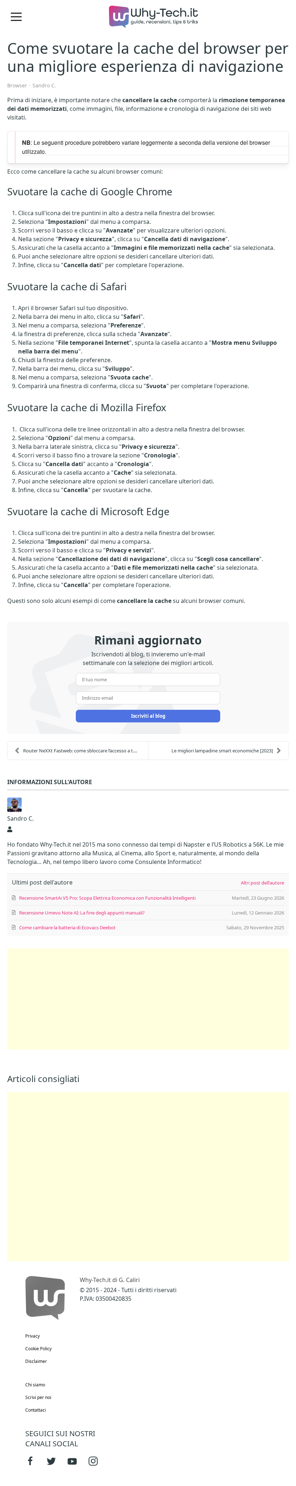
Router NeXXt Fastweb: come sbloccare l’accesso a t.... (80, 750)
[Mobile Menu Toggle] (16, 16)
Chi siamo (35, 1385)
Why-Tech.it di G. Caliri (110, 1280)
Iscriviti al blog (148, 716)
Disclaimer (36, 1361)
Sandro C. (44, 85)
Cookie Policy (38, 1349)
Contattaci (35, 1410)
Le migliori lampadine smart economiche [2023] (222, 750)
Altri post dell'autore (262, 882)
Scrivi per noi (38, 1397)
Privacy (32, 1336)
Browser (17, 85)
